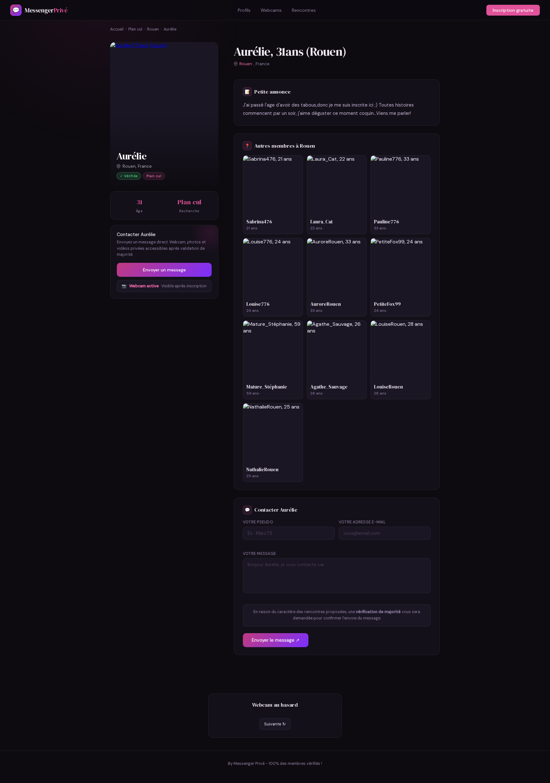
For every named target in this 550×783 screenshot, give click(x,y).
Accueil (116, 29)
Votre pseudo (258, 522)
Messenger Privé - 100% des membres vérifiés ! (278, 763)
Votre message (259, 553)
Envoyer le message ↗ (276, 640)
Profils (244, 10)
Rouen (153, 29)
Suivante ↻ (275, 724)
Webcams (271, 10)
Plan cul (135, 29)
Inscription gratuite (513, 10)
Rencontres (304, 10)
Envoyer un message (164, 270)
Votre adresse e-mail (362, 522)
